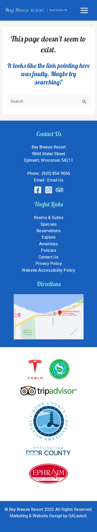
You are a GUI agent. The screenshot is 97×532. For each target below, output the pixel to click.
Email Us (55, 180)
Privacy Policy (48, 263)
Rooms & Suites (48, 217)
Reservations (48, 230)
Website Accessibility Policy (48, 270)
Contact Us (48, 257)
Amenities (48, 243)
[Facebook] (38, 190)
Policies (48, 250)
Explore (49, 237)
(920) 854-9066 (56, 173)
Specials (49, 224)
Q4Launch (78, 515)
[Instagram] (49, 190)
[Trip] (59, 190)
